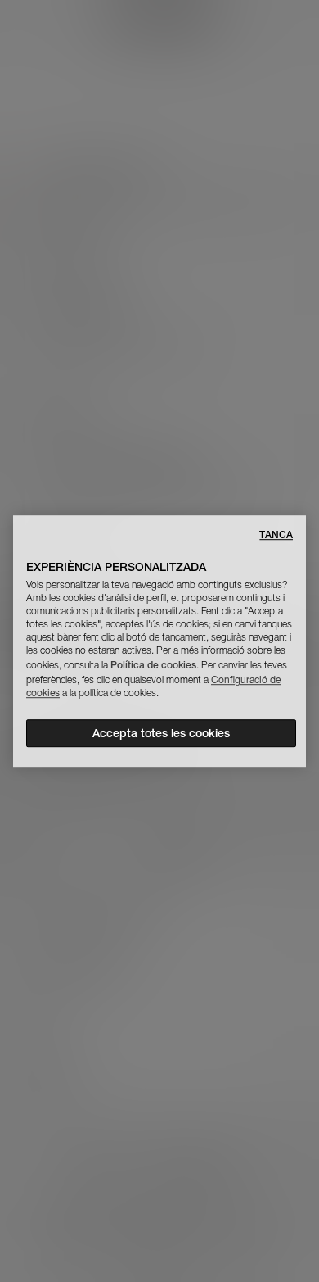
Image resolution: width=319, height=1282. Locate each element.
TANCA (276, 534)
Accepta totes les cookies (161, 733)
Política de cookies (153, 665)
